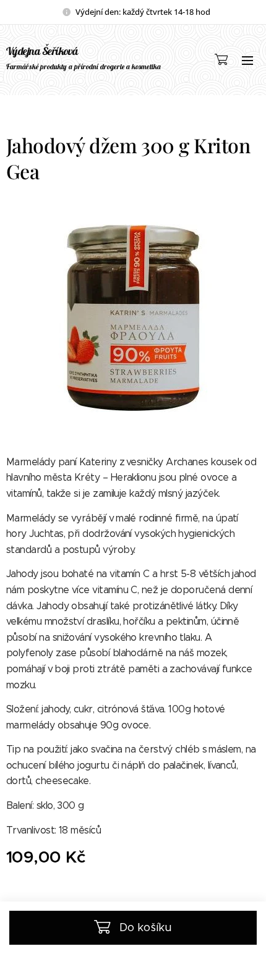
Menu (247, 60)
